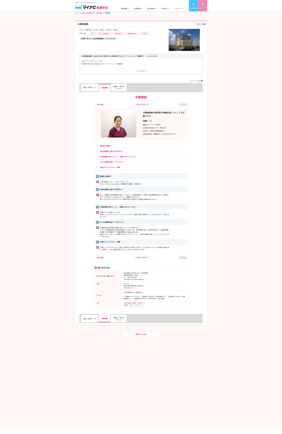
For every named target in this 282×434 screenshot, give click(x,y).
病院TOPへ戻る (141, 334)
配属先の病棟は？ (106, 146)
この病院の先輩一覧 (141, 104)
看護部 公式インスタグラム (133, 305)
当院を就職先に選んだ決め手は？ (111, 151)
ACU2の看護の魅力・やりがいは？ (112, 162)
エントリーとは (195, 81)
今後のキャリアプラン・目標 (110, 167)
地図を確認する (129, 288)
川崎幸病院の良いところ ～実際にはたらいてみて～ (118, 156)
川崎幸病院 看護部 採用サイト (134, 303)
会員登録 (193, 8)
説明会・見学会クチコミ (118, 87)
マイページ (179, 8)
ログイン (202, 8)
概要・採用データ (89, 87)
